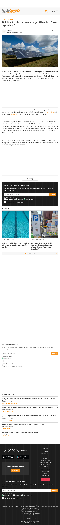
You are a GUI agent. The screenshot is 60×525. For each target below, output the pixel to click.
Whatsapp (45, 458)
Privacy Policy (21, 202)
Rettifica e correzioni (32, 508)
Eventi (3, 403)
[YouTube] (13, 450)
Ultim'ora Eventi (45, 469)
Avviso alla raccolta (30, 515)
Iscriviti (52, 194)
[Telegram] (21, 450)
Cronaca (4, 19)
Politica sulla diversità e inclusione (10, 506)
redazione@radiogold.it (35, 521)
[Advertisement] (30, 95)
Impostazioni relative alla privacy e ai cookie (30, 513)
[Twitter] (9, 450)
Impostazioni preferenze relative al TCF (30, 511)
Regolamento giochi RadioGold (47, 506)
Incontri (8, 403)
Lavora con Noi (45, 475)
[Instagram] (17, 450)
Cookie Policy (33, 505)
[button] (56, 253)
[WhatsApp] (24, 450)
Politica (4, 411)
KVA (34, 522)
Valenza (9, 428)
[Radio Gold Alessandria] (11, 11)
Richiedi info (15, 470)
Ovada (8, 436)
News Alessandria (10, 199)
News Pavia (20, 199)
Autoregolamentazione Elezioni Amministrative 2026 (30, 510)
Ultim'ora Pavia (45, 465)
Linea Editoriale (36, 506)
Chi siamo (45, 451)
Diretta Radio (45, 471)
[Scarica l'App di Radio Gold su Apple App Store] (8, 457)
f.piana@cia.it (49, 112)
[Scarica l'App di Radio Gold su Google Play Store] (23, 457)
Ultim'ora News (45, 460)
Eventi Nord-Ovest (30, 199)
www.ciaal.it (15, 114)
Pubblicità (45, 456)
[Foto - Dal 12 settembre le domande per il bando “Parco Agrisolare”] (30, 51)
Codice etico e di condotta (25, 506)
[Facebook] (5, 450)
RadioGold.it (34, 518)
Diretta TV (45, 473)
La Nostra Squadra (45, 454)
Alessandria (10, 19)
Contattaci (45, 479)
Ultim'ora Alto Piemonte (45, 467)
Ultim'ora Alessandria (45, 462)
